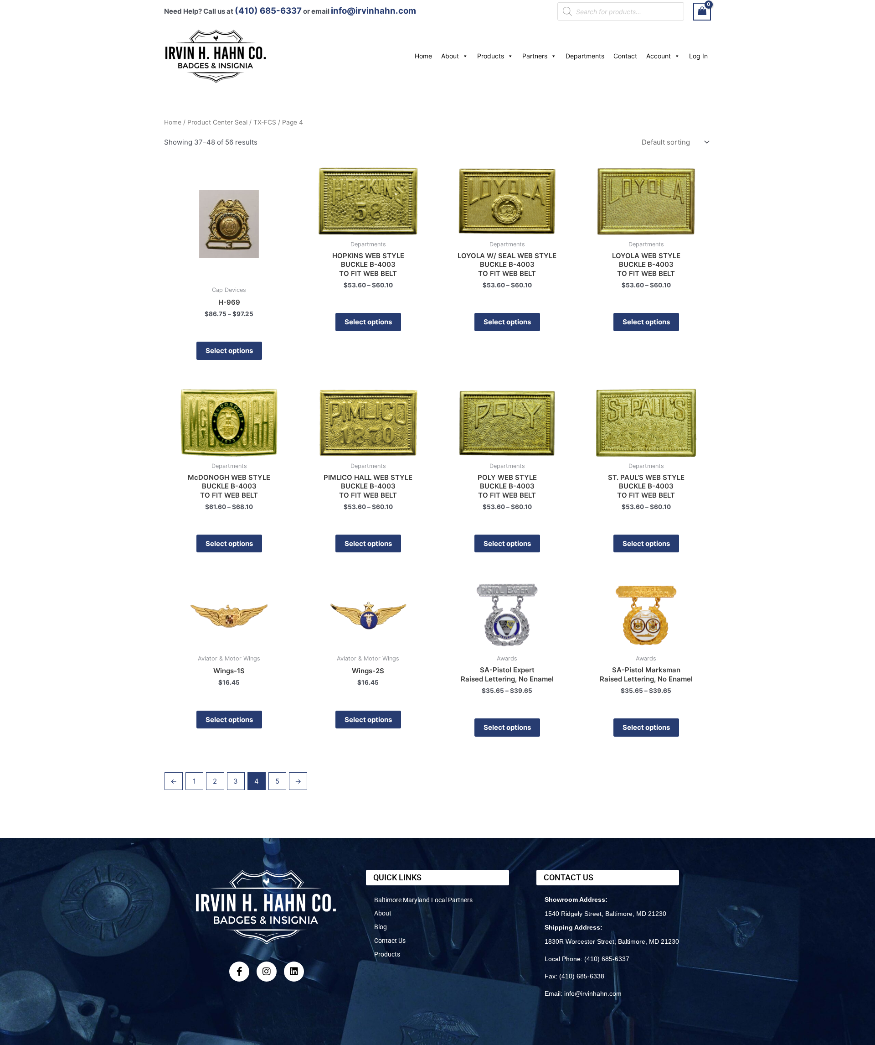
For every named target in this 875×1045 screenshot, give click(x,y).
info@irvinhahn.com (373, 10)
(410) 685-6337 (268, 10)
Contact (625, 56)
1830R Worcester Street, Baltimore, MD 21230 (612, 941)
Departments (585, 56)
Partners (534, 56)
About (450, 56)
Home (423, 56)
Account (658, 56)
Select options (229, 350)
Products (490, 56)
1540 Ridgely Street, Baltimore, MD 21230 (605, 913)
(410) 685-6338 (581, 976)
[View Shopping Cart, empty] (702, 12)
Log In (698, 56)
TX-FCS (264, 122)
